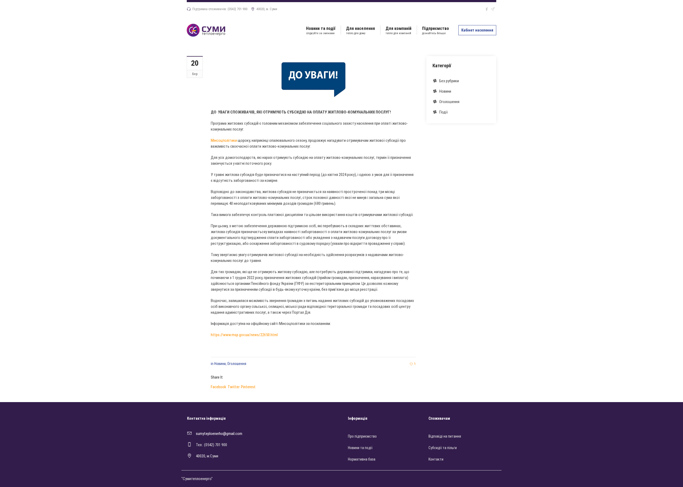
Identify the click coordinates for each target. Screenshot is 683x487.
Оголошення (236, 364)
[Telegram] (492, 9)
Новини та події (360, 448)
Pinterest (248, 386)
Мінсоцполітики (224, 140)
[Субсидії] (313, 78)
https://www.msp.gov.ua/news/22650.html (244, 334)
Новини (220, 364)
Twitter (234, 386)
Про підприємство (362, 436)
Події (443, 112)
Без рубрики (449, 80)
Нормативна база (361, 459)
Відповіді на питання (444, 436)
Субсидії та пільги (442, 448)
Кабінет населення (477, 30)
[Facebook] (486, 9)
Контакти (435, 459)
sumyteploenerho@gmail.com (219, 433)
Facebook (218, 386)
